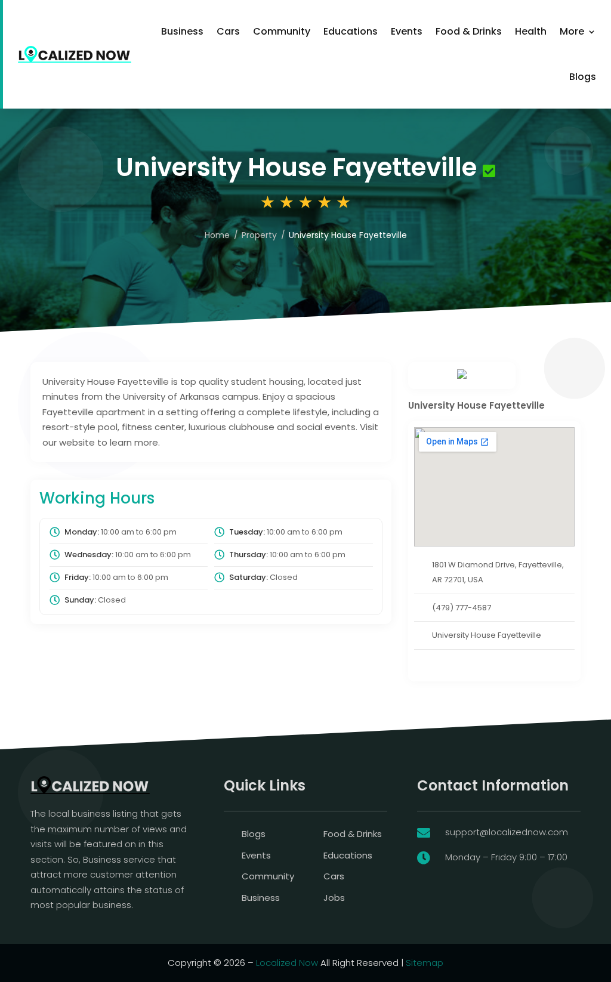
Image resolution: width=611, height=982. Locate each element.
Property (259, 235)
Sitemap (424, 962)
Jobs (334, 897)
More (572, 31)
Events (406, 31)
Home (217, 235)
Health (531, 31)
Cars (228, 31)
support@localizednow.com (506, 832)
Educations (350, 31)
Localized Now (287, 962)
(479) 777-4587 (461, 607)
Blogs (582, 77)
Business (182, 31)
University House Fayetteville (486, 635)
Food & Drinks (469, 31)
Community (281, 31)
